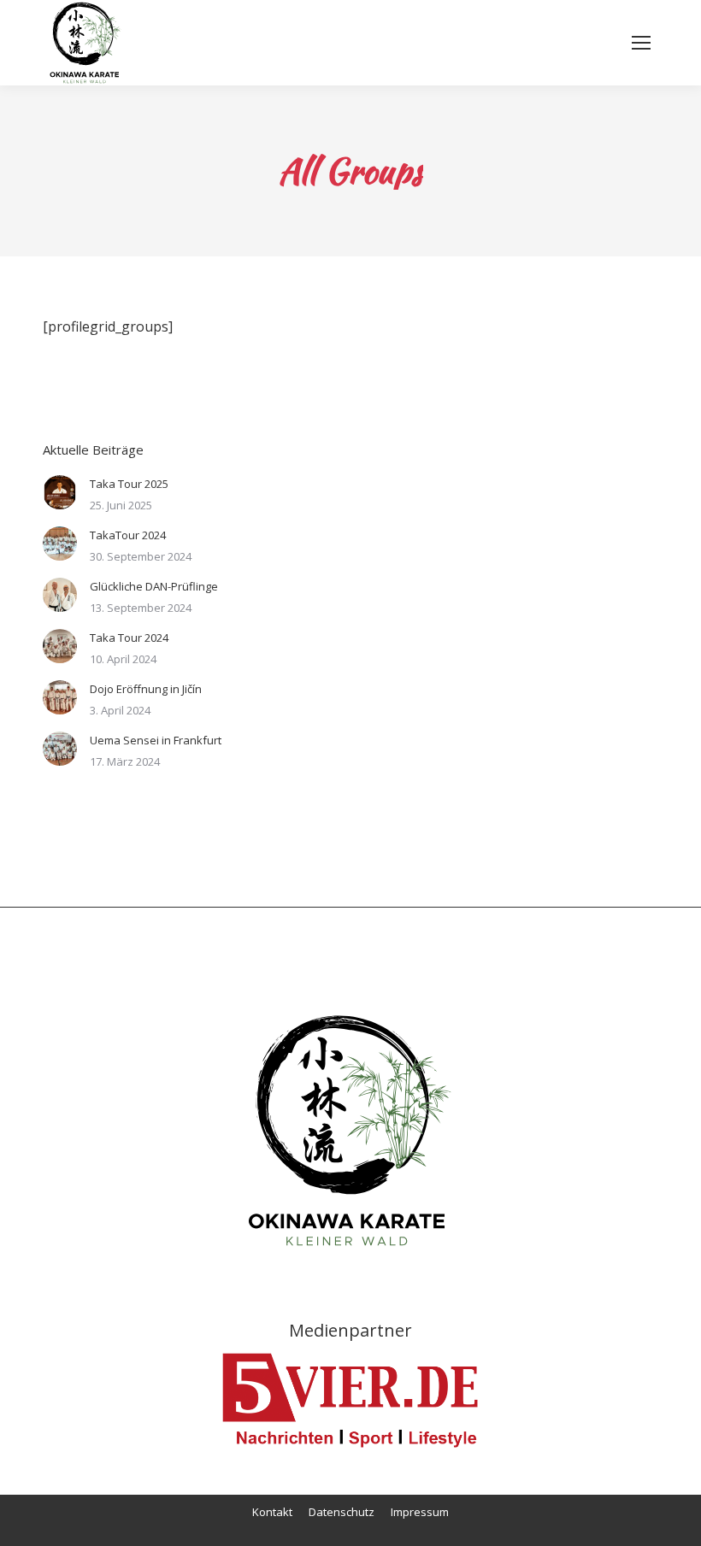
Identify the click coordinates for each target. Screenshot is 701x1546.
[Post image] (60, 492)
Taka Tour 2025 (129, 483)
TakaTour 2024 (128, 535)
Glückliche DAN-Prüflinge (154, 586)
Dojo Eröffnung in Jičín (146, 689)
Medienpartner (350, 1330)
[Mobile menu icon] (641, 43)
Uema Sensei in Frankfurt (155, 740)
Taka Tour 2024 (129, 637)
